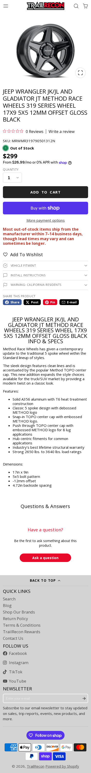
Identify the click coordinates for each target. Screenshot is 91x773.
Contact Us (13, 638)
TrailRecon (35, 766)
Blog (7, 605)
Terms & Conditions (22, 625)
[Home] (45, 6)
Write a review (61, 131)
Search (9, 599)
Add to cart (45, 192)
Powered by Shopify (62, 766)
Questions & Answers (45, 506)
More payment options (45, 220)
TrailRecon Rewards (21, 631)
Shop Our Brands (19, 612)
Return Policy (15, 618)
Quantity (11, 169)
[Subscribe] (84, 698)
